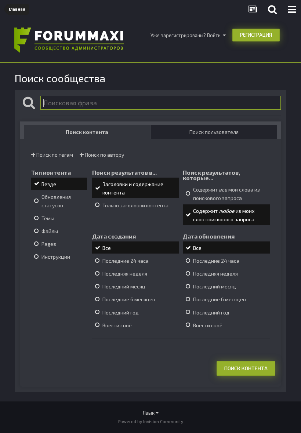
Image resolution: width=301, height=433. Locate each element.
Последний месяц (123, 286)
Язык (149, 413)
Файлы (49, 231)
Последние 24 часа (125, 261)
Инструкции (55, 257)
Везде (48, 184)
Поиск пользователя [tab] (214, 132)
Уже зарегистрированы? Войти (186, 35)
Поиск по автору (104, 155)
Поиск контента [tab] (87, 132)
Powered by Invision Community (150, 421)
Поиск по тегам (54, 155)
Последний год (120, 312)
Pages (48, 244)
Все (106, 248)
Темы (47, 218)
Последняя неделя (124, 273)
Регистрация (256, 35)
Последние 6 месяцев (128, 299)
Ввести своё (117, 325)
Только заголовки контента (135, 205)
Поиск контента (246, 368)
